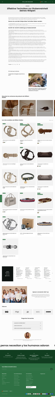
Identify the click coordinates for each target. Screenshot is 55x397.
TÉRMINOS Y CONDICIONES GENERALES (29, 380)
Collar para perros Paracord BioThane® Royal (27, 209)
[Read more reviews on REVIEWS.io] (7, 276)
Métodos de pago (28, 378)
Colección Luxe (16, 378)
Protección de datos (29, 383)
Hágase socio (4, 383)
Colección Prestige (16, 382)
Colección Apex (16, 375)
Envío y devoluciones (29, 375)
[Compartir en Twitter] (15, 64)
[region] (33, 273)
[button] (14, 273)
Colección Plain (16, 381)
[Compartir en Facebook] (13, 64)
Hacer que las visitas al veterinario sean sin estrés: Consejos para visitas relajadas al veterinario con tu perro (37, 89)
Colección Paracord (17, 379)
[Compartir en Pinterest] (17, 64)
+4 (24, 143)
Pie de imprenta (28, 384)
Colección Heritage (16, 385)
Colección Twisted (16, 383)
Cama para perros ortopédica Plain (42, 186)
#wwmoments (4, 378)
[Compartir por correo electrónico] (19, 64)
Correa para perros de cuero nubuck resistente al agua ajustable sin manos (44, 210)
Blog (2, 379)
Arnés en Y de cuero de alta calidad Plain (9, 140)
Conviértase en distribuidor (6, 382)
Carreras (3, 381)
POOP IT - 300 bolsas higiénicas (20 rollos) (26, 233)
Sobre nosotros (4, 375)
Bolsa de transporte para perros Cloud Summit (10, 209)
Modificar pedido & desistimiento (29, 387)
